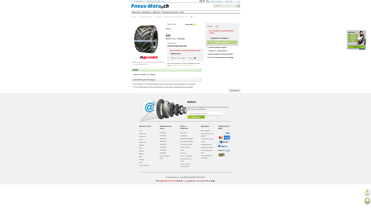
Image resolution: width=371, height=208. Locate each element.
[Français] (201, 1)
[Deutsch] (204, 1)
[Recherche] (238, 5)
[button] (367, 191)
